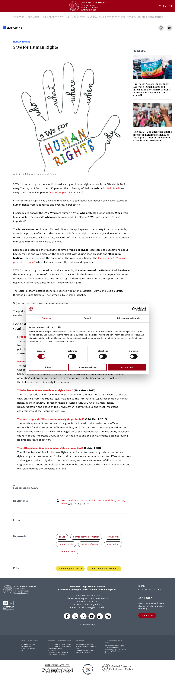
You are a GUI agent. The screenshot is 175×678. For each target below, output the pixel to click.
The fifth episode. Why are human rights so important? (50, 447)
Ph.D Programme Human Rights (59, 644)
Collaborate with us (56, 17)
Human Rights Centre (70, 568)
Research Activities (55, 648)
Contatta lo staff (149, 589)
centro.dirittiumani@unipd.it (87, 604)
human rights (21, 41)
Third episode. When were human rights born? (45, 390)
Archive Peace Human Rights (114, 646)
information (113, 544)
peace (62, 536)
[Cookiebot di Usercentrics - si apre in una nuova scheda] (134, 309)
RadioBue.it (113, 188)
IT (160, 6)
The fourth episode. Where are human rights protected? (50, 419)
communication (67, 551)
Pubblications (53, 650)
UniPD (141, 586)
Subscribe (147, 615)
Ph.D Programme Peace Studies (59, 646)
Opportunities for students (104, 568)
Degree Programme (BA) (84, 644)
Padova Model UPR (83, 652)
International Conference (57, 654)
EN (164, 6)
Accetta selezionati (87, 367)
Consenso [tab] (46, 318)
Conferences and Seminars (58, 652)
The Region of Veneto (111, 648)
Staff (22, 650)
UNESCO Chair (26, 646)
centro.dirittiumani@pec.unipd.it (87, 607)
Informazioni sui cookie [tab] (128, 318)
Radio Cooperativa (61, 192)
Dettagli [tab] (87, 318)
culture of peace (90, 544)
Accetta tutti (127, 367)
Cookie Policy (87, 624)
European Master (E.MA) (85, 650)
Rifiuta (48, 367)
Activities (34, 17)
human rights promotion (86, 536)
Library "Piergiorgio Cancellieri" (114, 650)
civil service (113, 536)
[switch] (72, 356)
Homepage (18, 17)
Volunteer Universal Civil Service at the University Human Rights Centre (117, 17)
